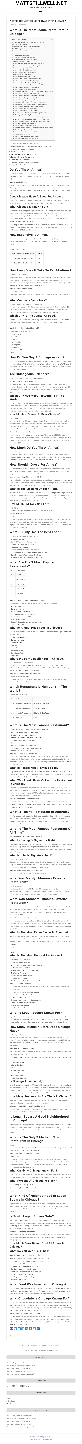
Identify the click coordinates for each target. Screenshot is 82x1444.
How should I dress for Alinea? (24, 70)
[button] (40, 12)
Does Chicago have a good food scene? (26, 46)
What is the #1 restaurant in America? (26, 93)
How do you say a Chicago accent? (24, 59)
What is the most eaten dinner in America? (28, 106)
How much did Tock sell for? (23, 74)
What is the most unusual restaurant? (26, 108)
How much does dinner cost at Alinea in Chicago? (30, 132)
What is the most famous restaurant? (26, 87)
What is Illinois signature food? (24, 100)
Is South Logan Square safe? (23, 130)
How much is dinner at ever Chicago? (26, 66)
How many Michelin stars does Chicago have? (29, 113)
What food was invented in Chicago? (26, 136)
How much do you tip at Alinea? (24, 68)
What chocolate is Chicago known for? (26, 138)
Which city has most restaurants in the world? (29, 63)
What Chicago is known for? (22, 49)
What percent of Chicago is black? (25, 125)
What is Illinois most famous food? (25, 89)
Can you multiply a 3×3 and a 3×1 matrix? (41, 1350)
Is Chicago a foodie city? (22, 115)
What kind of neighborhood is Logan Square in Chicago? (33, 127)
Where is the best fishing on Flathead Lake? (41, 1345)
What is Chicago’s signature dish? (25, 98)
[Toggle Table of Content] (50, 39)
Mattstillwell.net (41, 3)
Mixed (28, 1386)
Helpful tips (15, 1336)
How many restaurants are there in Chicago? (29, 117)
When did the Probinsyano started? (19, 1371)
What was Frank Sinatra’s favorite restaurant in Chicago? (33, 91)
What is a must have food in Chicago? (26, 81)
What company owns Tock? (21, 55)
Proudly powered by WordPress (41, 1437)
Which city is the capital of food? (24, 57)
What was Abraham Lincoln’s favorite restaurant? (30, 104)
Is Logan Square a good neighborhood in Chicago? (31, 119)
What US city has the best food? (24, 76)
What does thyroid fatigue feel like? (19, 1368)
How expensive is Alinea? (21, 51)
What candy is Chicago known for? (25, 123)
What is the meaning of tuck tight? (25, 72)
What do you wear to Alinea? (23, 134)
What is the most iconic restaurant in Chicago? (28, 42)
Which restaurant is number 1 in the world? (28, 85)
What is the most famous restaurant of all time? (29, 95)
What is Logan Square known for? (25, 110)
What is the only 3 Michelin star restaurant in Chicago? (32, 121)
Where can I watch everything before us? (21, 1365)
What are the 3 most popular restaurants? (27, 78)
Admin (13, 24)
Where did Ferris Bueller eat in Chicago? (27, 83)
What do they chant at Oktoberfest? (19, 1363)
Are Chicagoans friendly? (22, 61)
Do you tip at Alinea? (19, 44)
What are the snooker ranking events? (20, 1374)
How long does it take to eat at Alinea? (25, 53)
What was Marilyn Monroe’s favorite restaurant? (30, 102)
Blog (7, 1386)
